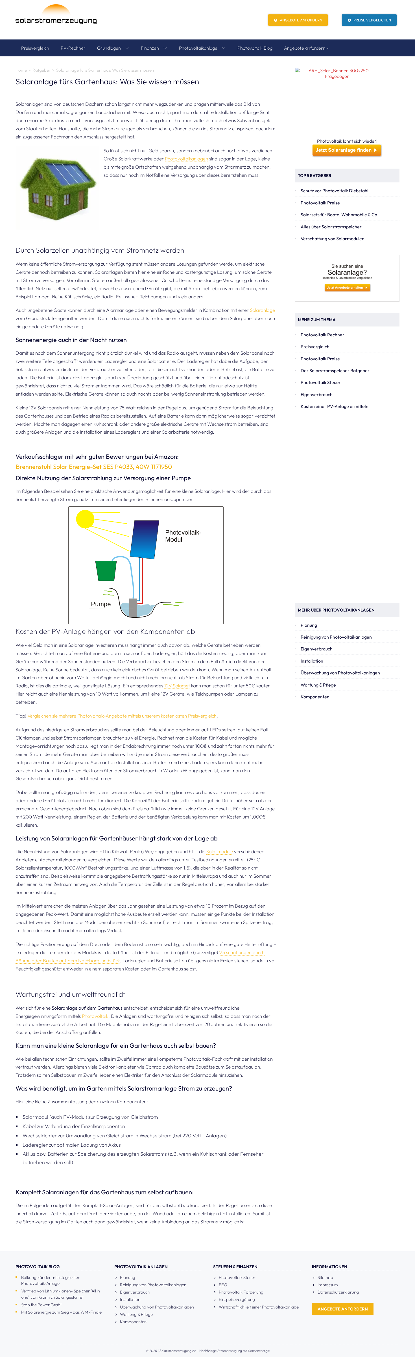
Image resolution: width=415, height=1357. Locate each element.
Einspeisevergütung (237, 1299)
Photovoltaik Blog (254, 48)
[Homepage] (56, 19)
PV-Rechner (73, 48)
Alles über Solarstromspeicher (331, 227)
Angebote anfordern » (306, 48)
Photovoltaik (95, 1016)
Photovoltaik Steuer (321, 382)
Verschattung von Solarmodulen (332, 238)
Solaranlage (262, 310)
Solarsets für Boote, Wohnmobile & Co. (340, 214)
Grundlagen (109, 48)
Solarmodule (219, 851)
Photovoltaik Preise (320, 203)
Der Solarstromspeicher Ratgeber (335, 370)
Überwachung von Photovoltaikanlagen (340, 673)
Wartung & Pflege (318, 685)
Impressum (328, 1284)
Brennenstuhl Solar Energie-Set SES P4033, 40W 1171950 (94, 467)
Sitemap (325, 1277)
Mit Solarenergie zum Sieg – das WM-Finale (61, 1312)
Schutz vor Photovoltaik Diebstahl (334, 190)
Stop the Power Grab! (41, 1304)
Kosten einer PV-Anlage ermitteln (334, 406)
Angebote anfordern (300, 20)
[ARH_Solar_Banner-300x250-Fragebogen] (347, 103)
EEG (223, 1284)
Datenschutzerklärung (338, 1292)
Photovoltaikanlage (199, 48)
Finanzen (150, 48)
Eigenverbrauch (317, 394)
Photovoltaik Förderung (241, 1292)
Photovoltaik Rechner (322, 334)
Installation (312, 661)
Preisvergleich (35, 48)
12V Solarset (177, 686)
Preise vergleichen (372, 20)
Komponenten (315, 697)
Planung (309, 625)
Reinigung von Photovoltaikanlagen (336, 637)
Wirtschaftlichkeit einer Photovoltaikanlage (259, 1307)
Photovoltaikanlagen (186, 159)
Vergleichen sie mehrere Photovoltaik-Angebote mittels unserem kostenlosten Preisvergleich (122, 716)
